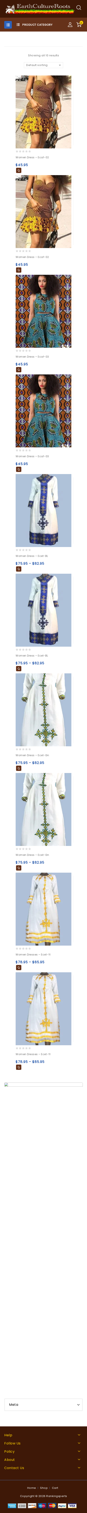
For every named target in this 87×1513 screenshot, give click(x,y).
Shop (44, 1488)
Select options (18, 170)
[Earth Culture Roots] (40, 9)
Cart (55, 1488)
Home (31, 1488)
